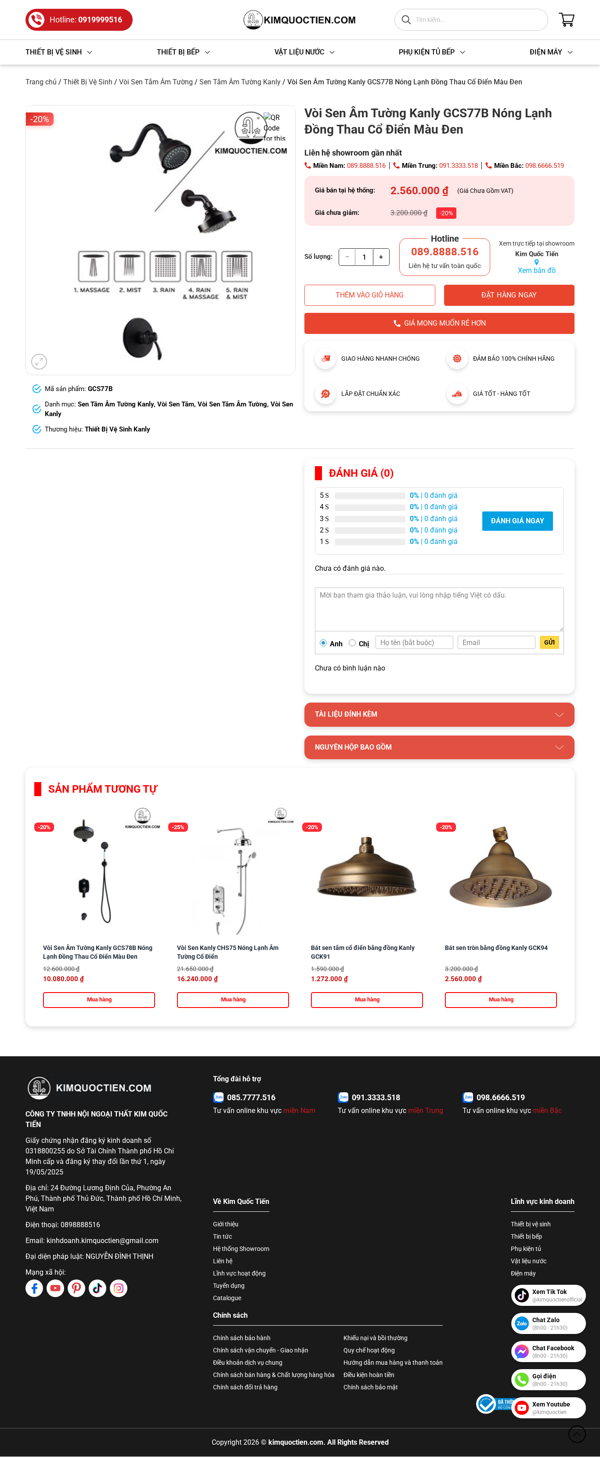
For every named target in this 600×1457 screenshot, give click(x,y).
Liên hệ (222, 1261)
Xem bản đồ (537, 270)
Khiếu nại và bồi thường (375, 1337)
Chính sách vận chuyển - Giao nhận (260, 1350)
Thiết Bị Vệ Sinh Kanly (117, 429)
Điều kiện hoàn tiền (368, 1374)
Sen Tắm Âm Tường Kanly (240, 82)
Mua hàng (99, 999)
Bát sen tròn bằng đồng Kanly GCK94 (496, 947)
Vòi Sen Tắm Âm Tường (156, 82)
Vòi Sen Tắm (175, 404)
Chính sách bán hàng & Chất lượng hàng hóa (274, 1374)
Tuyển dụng (229, 1285)
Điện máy (523, 1273)
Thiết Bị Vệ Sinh (87, 82)
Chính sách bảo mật (370, 1387)
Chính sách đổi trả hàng (245, 1387)
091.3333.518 (458, 166)
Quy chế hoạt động (369, 1350)
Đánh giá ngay (517, 521)
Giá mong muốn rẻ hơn (445, 323)
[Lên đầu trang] (577, 1434)
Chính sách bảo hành (242, 1337)
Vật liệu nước (528, 1261)
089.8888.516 (366, 166)
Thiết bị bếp (526, 1236)
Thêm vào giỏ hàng (370, 295)
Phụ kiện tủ (526, 1248)
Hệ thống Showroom (241, 1248)
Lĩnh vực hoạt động (239, 1273)
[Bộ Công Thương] (502, 1404)
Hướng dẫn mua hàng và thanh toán (393, 1362)
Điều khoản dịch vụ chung (247, 1362)
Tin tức (222, 1236)
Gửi (549, 642)
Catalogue (227, 1297)
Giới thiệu (226, 1224)
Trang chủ (41, 82)
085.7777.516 (251, 1097)
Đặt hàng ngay (509, 295)
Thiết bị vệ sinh (531, 1224)
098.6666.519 (544, 166)
